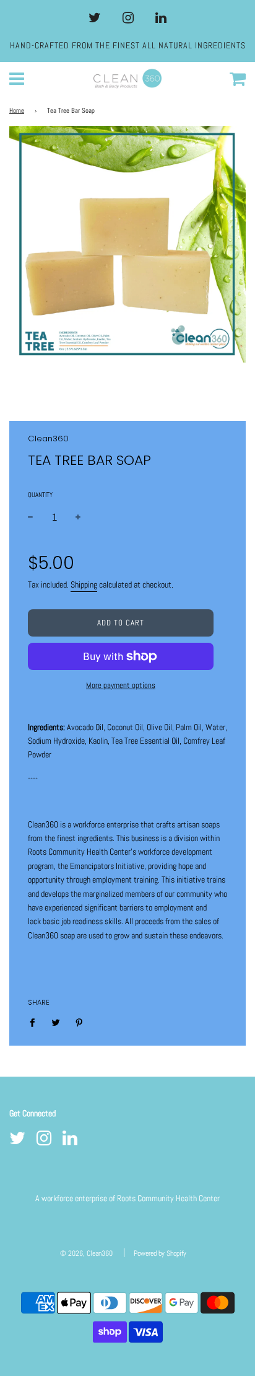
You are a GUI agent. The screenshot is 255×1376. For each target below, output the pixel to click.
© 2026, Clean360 (86, 1253)
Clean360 (48, 438)
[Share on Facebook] (35, 1022)
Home (16, 111)
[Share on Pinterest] (79, 1022)
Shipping (84, 584)
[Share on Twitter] (56, 1022)
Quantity (40, 494)
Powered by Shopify (160, 1253)
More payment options (120, 685)
